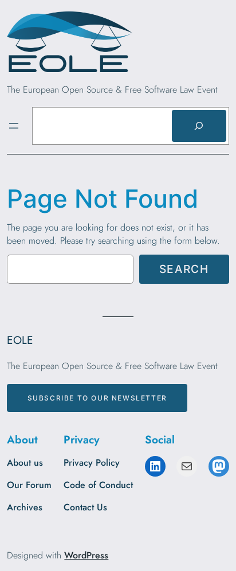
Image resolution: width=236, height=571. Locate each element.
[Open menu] (14, 126)
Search (184, 269)
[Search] (199, 126)
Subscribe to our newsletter (97, 398)
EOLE (20, 340)
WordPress (86, 555)
